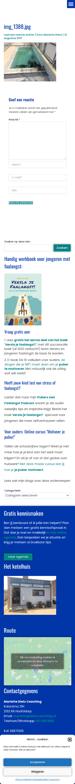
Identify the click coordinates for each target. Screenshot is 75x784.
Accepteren (37, 762)
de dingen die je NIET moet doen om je (36, 364)
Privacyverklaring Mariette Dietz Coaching (37, 779)
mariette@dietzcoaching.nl (34, 716)
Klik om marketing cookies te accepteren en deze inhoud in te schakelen (37, 661)
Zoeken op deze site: (17, 241)
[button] (70, 739)
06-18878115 (45, 721)
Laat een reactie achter (19, 34)
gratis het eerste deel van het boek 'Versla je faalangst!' (36, 342)
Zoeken (62, 248)
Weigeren (37, 771)
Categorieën (12, 490)
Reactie (14, 119)
